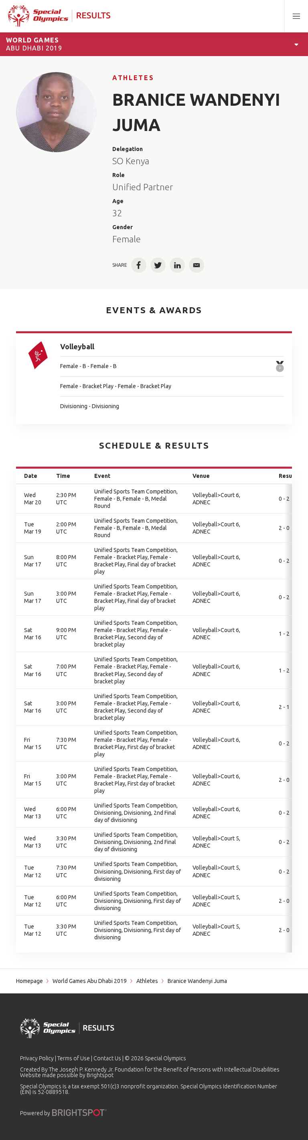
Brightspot (100, 1075)
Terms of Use (73, 1058)
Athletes (133, 77)
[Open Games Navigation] (296, 44)
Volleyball (77, 346)
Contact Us (107, 1058)
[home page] (59, 16)
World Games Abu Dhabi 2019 (90, 981)
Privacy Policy (37, 1058)
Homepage (29, 981)
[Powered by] (79, 1112)
